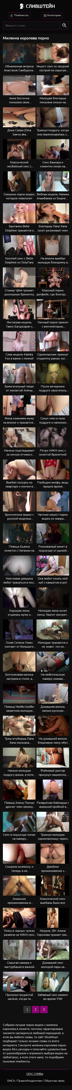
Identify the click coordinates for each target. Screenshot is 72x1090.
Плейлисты (20, 15)
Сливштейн (40, 6)
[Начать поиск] (64, 25)
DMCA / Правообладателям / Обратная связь (36, 1081)
